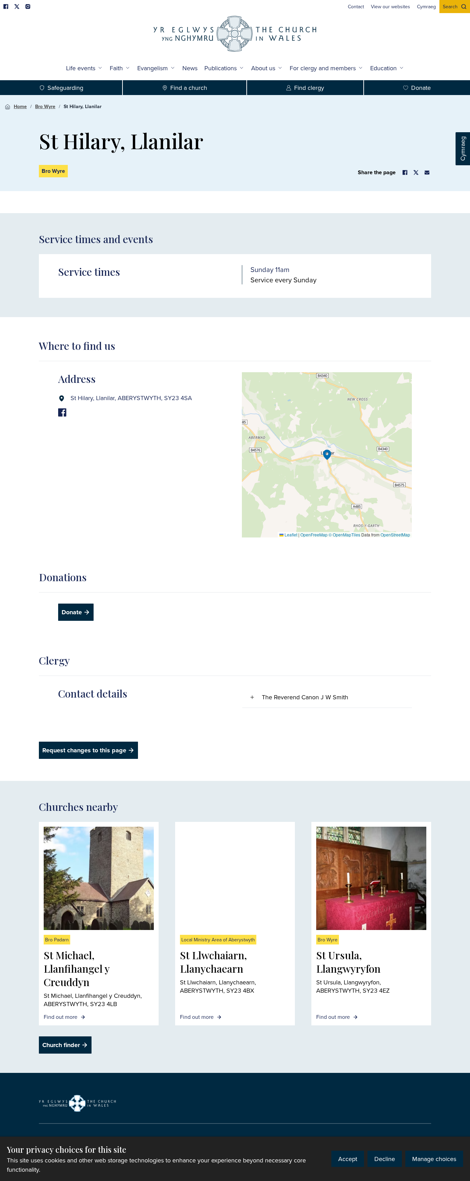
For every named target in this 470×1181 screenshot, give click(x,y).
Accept (347, 1158)
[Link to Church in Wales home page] (77, 1103)
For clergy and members (323, 68)
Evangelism (152, 68)
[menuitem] (355, 6)
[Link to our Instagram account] (28, 6)
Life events (80, 68)
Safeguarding (65, 87)
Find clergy (309, 87)
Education (383, 68)
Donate (421, 87)
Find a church (188, 87)
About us (263, 68)
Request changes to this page (84, 750)
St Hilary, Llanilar (83, 106)
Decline (384, 1158)
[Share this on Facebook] (405, 172)
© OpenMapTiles (344, 534)
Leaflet (290, 534)
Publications (220, 68)
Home (20, 106)
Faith (116, 68)
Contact (356, 6)
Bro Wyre (45, 106)
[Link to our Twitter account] (17, 6)
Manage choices (434, 1158)
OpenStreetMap (395, 534)
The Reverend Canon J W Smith (305, 697)
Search (450, 6)
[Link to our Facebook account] (6, 6)
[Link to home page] (235, 34)
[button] (327, 455)
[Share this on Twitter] (416, 172)
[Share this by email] (427, 172)
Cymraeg (462, 149)
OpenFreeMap (314, 534)
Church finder (61, 1045)
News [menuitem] (189, 68)
